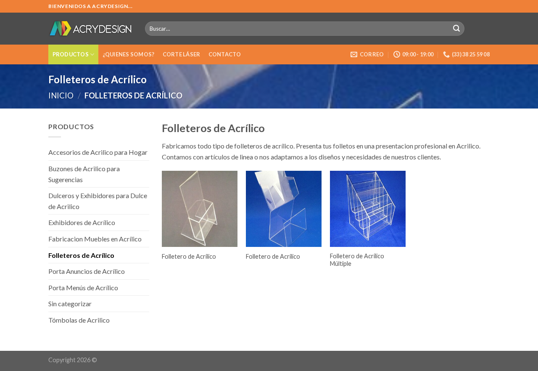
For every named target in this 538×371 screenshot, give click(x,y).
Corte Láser (181, 54)
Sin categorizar (70, 303)
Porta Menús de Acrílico (83, 288)
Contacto (224, 54)
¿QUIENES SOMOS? (129, 54)
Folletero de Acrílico (189, 256)
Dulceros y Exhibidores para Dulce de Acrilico (97, 200)
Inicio (61, 95)
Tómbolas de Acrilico (79, 320)
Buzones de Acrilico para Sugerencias (84, 173)
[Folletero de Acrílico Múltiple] (368, 208)
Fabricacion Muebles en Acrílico (95, 239)
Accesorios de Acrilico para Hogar (98, 152)
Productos (71, 54)
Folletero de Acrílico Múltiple (357, 260)
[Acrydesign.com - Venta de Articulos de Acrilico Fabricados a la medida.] (90, 28)
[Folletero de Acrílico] (199, 208)
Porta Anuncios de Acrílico (86, 271)
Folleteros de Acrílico (81, 255)
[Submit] (456, 28)
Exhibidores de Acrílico (81, 222)
